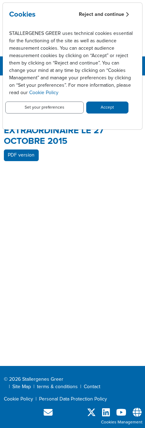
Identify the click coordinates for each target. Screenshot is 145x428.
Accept (107, 107)
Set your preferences (44, 107)
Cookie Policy (43, 92)
